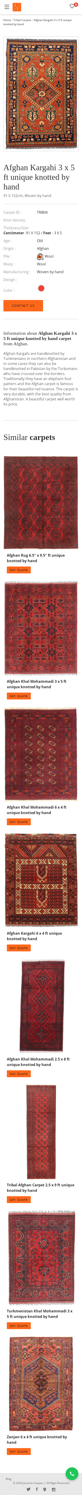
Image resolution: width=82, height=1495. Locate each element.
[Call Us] (72, 1473)
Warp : (9, 264)
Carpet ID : (12, 212)
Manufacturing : (17, 271)
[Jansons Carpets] (17, 7)
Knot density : (15, 220)
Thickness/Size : (16, 227)
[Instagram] (54, 1489)
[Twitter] (29, 1489)
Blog (8, 1479)
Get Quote (19, 570)
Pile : (7, 256)
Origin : (9, 248)
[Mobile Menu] (7, 7)
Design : (10, 279)
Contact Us (23, 305)
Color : (9, 290)
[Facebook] (37, 1489)
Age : (7, 240)
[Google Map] (44, 1489)
